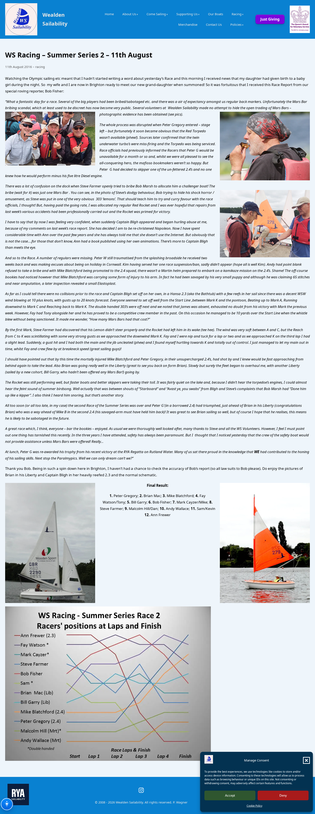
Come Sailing (156, 14)
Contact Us (214, 24)
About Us (129, 14)
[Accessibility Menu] (7, 804)
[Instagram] (141, 790)
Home (109, 14)
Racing (237, 14)
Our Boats (215, 14)
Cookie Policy (254, 806)
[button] (306, 760)
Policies (236, 24)
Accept (230, 795)
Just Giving (270, 19)
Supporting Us (187, 14)
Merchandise (187, 24)
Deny (283, 795)
